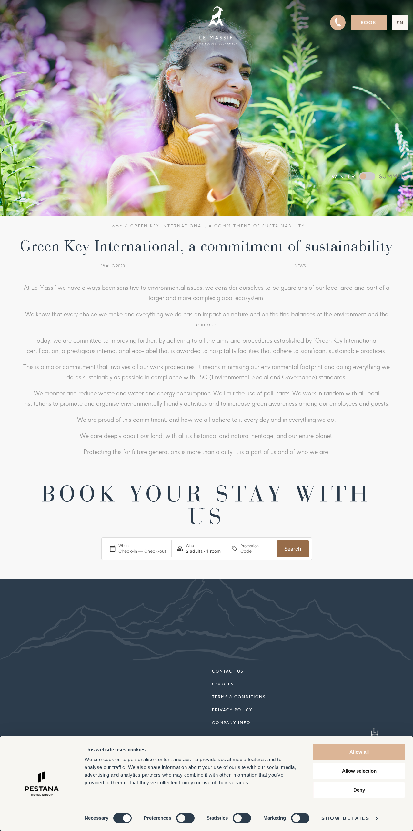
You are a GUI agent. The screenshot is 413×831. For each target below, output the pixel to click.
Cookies (223, 684)
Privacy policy (232, 709)
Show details (345, 818)
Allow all (359, 752)
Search (292, 548)
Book (369, 22)
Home (115, 226)
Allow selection (359, 771)
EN (400, 22)
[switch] (185, 818)
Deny (359, 790)
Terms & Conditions (239, 696)
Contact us (227, 671)
